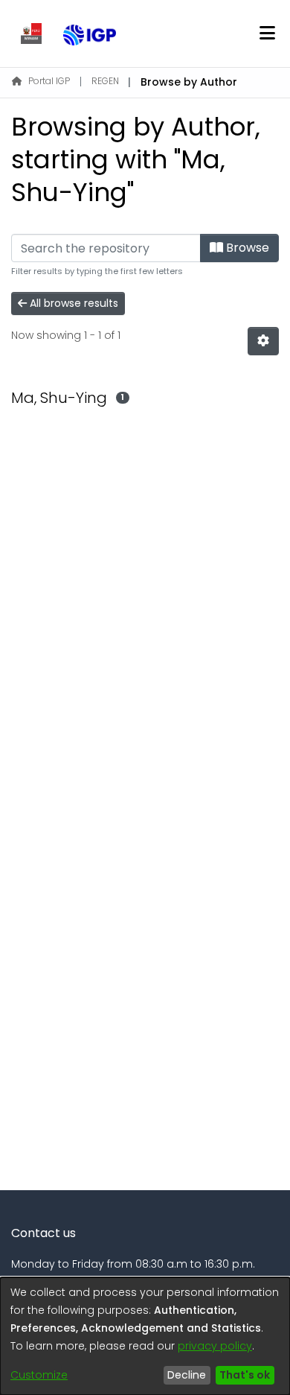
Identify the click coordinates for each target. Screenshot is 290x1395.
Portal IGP (49, 80)
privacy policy (215, 1345)
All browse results (72, 303)
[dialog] (145, 1336)
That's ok (244, 1374)
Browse (246, 247)
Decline (186, 1374)
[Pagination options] (263, 341)
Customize (39, 1374)
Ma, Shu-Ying (59, 397)
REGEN (105, 80)
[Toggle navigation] (267, 33)
